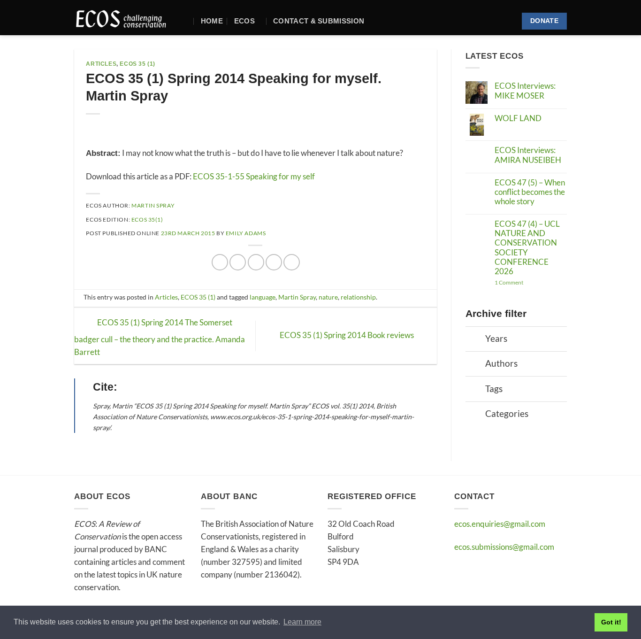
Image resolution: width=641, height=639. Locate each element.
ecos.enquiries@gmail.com (499, 524)
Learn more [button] (302, 622)
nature (328, 297)
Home (212, 21)
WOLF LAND (518, 118)
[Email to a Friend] (256, 262)
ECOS (244, 21)
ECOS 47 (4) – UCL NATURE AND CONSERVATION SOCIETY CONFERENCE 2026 (527, 248)
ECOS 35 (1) (137, 64)
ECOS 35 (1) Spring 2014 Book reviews (347, 335)
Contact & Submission (318, 21)
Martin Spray (153, 205)
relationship (358, 297)
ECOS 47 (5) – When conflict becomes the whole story (530, 192)
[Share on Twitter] (237, 262)
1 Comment (530, 282)
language (262, 297)
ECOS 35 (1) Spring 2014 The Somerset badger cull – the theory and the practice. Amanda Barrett (159, 337)
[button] (186, 21)
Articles (101, 64)
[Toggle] (475, 339)
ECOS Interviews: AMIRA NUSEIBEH (528, 155)
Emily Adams (246, 233)
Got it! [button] (611, 622)
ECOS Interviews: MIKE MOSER (525, 90)
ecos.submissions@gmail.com (504, 547)
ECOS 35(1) (147, 219)
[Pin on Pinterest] (274, 262)
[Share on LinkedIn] (291, 262)
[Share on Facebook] (220, 262)
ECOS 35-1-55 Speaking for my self (254, 176)
